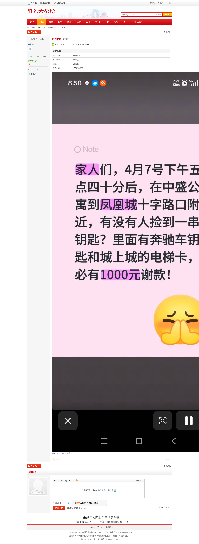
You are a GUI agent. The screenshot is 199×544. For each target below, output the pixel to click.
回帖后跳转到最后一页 (77, 508)
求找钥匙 (61, 27)
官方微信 (47, 3)
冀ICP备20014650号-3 (89, 539)
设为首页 (61, 3)
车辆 (107, 22)
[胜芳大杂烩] (41, 14)
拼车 (125, 22)
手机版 (34, 3)
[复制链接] (66, 39)
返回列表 (167, 32)
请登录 (152, 3)
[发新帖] (34, 32)
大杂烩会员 (32, 61)
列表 (41, 22)
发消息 (33, 74)
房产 (79, 22)
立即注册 (161, 3)
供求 (97, 22)
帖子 (158, 15)
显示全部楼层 (81, 44)
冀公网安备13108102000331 (107, 539)
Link (65, 480)
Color (58, 480)
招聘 (60, 22)
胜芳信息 (41, 27)
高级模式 (139, 480)
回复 (57, 460)
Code (73, 480)
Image (62, 480)
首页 (32, 22)
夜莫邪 (31, 44)
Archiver (91, 527)
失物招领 (51, 27)
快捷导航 (169, 3)
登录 (103, 490)
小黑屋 (108, 527)
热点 (51, 22)
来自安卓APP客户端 (61, 453)
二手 (88, 22)
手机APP (137, 22)
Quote (69, 480)
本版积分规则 (164, 507)
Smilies (76, 480)
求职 (69, 22)
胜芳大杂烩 (28, 27)
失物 (116, 22)
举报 (167, 460)
